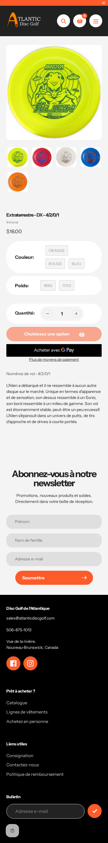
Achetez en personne (27, 721)
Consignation (19, 755)
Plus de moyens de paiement (54, 359)
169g (47, 285)
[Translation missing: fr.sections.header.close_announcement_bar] (104, 3)
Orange (57, 250)
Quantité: (25, 313)
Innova (12, 222)
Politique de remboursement (35, 774)
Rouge (55, 263)
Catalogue (16, 702)
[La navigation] (95, 20)
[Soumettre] (95, 811)
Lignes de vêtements (27, 712)
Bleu (76, 263)
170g (66, 285)
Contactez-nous (22, 764)
